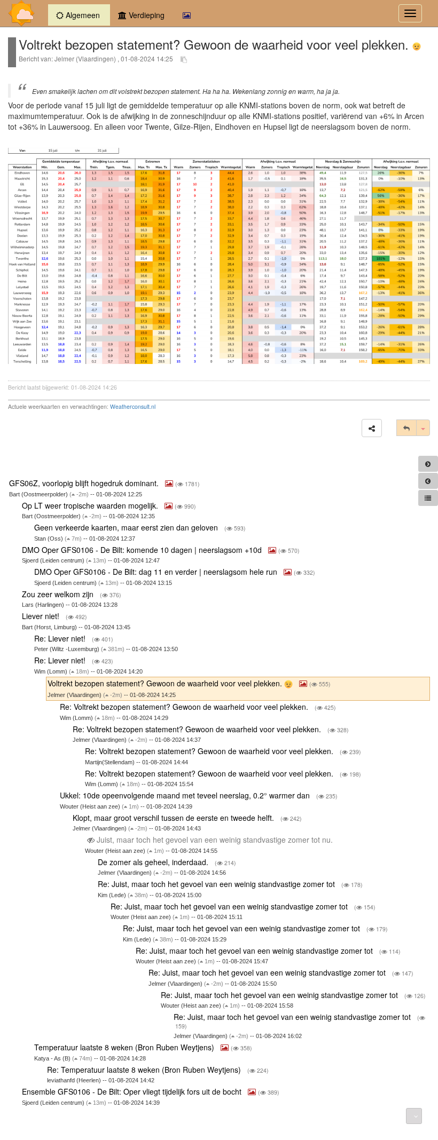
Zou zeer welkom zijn (59, 594)
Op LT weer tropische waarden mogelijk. (91, 505)
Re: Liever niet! (61, 638)
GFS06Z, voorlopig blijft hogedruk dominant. (85, 483)
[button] (372, 428)
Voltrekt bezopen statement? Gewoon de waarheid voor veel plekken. (166, 683)
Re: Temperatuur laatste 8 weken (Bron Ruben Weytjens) (145, 1069)
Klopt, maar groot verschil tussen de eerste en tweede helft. (174, 817)
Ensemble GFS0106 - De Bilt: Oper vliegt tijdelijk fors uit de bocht (133, 1091)
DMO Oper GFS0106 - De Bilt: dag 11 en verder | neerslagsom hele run (156, 571)
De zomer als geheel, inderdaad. (154, 862)
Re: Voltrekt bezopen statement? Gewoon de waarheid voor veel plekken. (185, 706)
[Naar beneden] (414, 1116)
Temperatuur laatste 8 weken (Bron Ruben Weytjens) (125, 1047)
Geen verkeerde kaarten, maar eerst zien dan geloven (127, 527)
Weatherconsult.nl (132, 406)
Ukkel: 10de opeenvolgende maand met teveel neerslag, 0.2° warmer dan (186, 795)
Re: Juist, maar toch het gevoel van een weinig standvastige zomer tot (217, 883)
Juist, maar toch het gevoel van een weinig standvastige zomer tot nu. (215, 839)
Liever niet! (41, 616)
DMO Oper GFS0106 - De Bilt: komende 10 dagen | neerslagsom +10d (143, 549)
